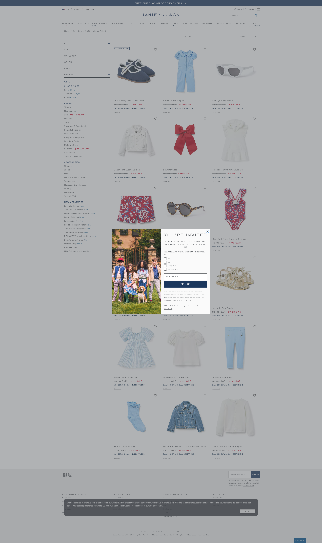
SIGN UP (186, 284)
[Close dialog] (207, 231)
